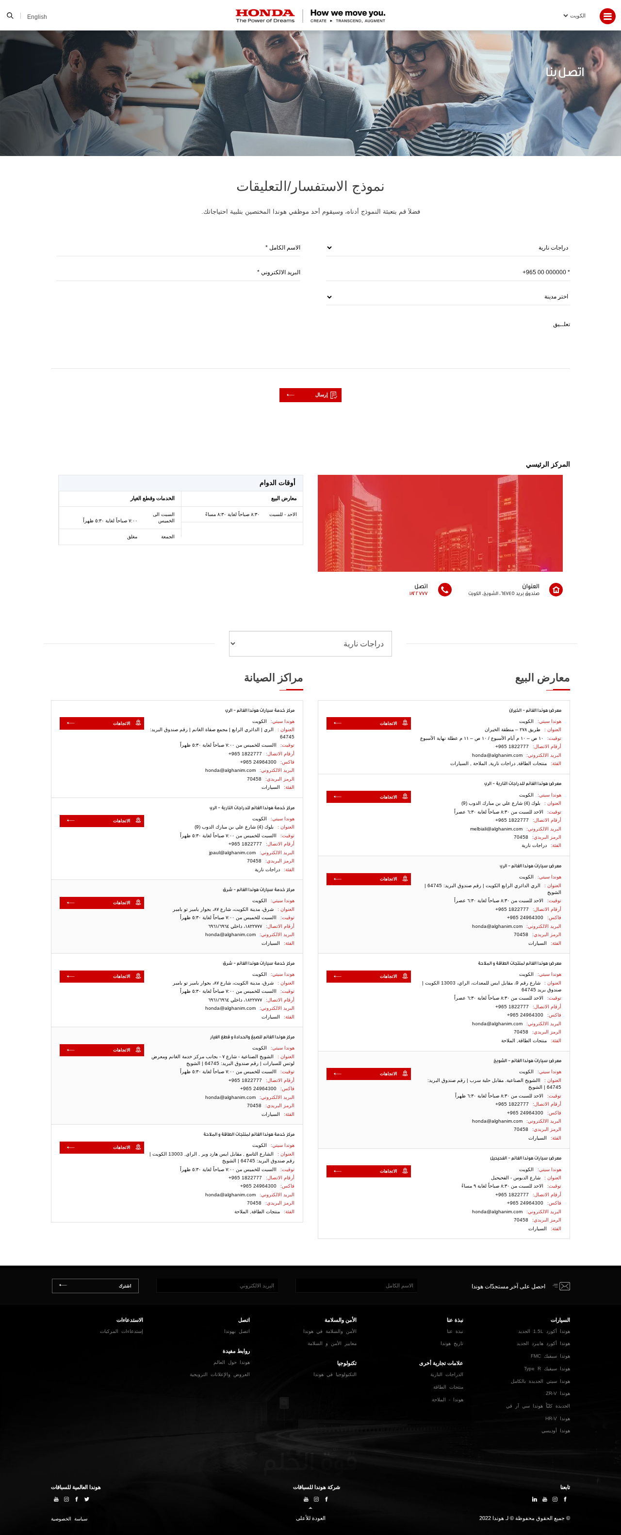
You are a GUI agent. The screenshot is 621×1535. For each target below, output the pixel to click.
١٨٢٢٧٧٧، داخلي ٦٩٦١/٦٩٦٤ (235, 926)
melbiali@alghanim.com (496, 828)
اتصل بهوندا (237, 1331)
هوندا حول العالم (231, 1362)
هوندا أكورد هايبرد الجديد (543, 1343)
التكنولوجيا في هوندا (335, 1374)
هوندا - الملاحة (447, 1399)
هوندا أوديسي (555, 1430)
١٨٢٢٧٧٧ (418, 593)
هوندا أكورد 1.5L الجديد (544, 1331)
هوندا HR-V (557, 1418)
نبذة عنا (455, 1331)
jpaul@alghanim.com (232, 852)
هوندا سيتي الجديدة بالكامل (540, 1381)
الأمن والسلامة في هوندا (330, 1331)
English (37, 17)
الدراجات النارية (446, 1374)
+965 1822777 (512, 746)
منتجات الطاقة (448, 1387)
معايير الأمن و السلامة (332, 1343)
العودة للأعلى (311, 1518)
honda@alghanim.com (497, 755)
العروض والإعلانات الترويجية (220, 1374)
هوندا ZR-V (558, 1393)
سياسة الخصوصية (69, 1518)
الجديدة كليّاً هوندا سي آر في (538, 1406)
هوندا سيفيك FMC (550, 1356)
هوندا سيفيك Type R (547, 1368)
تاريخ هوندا (452, 1343)
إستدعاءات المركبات (121, 1331)
